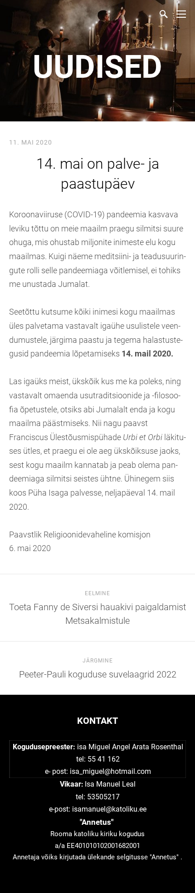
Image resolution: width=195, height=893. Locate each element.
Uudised (97, 66)
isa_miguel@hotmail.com (110, 771)
